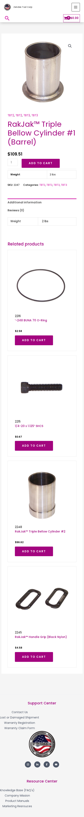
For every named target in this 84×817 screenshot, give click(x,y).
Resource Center (42, 781)
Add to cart (41, 163)
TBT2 (11, 115)
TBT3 (26, 115)
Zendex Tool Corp (22, 7)
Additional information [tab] (25, 202)
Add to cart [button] (34, 340)
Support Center (42, 703)
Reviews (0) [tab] (16, 210)
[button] (7, 18)
